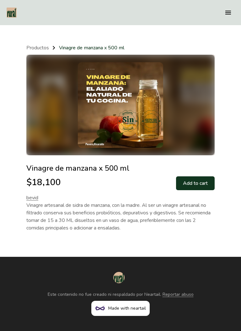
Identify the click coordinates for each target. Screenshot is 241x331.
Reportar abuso (178, 294)
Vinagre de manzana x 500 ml (91, 47)
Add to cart (195, 183)
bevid (32, 197)
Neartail (152, 294)
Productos (37, 47)
